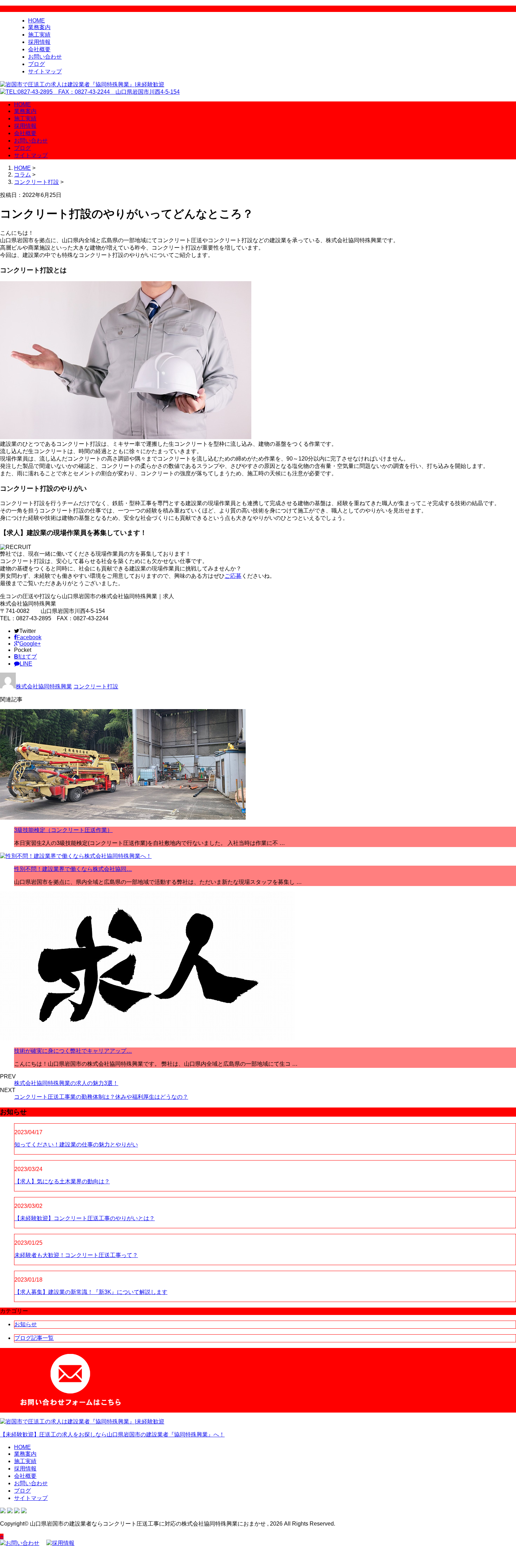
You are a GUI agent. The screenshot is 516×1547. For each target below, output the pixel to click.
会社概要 (39, 49)
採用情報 (39, 42)
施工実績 (39, 35)
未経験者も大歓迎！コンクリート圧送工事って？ (76, 1255)
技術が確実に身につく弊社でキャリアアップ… (73, 1051)
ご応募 (233, 576)
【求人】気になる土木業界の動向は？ (62, 1181)
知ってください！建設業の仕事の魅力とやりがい (76, 1145)
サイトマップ (45, 71)
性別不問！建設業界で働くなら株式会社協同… (73, 869)
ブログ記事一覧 (34, 1338)
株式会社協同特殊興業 (44, 686)
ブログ (36, 64)
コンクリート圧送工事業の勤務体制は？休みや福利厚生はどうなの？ (101, 1097)
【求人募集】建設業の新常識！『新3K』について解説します (90, 1292)
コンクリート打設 (36, 182)
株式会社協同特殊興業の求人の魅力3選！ (66, 1083)
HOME (36, 21)
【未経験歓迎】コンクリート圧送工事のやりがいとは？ (84, 1218)
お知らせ (25, 1324)
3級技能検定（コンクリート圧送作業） (63, 830)
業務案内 (39, 27)
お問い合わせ (45, 57)
